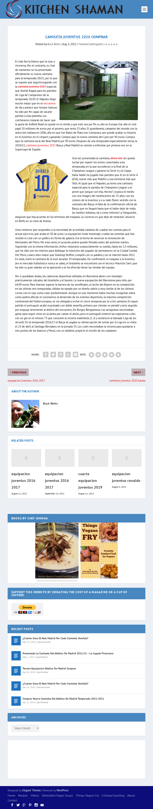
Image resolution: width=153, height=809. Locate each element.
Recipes (23, 795)
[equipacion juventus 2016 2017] (26, 458)
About (131, 795)
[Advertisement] (26, 758)
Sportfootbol (42, 657)
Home (11, 795)
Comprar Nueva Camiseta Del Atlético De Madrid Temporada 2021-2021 (63, 698)
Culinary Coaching (113, 795)
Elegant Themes (31, 790)
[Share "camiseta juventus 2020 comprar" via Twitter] (53, 354)
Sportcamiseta (44, 641)
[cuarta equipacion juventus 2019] (93, 458)
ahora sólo (116, 158)
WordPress (62, 790)
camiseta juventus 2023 (32, 86)
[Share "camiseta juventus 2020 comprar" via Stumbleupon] (68, 354)
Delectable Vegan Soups (57, 795)
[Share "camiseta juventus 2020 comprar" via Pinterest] (60, 354)
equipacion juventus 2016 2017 (23, 480)
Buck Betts (53, 44)
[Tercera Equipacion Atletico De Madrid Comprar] (16, 671)
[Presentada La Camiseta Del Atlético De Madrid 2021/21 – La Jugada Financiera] (16, 655)
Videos (35, 795)
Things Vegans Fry (87, 795)
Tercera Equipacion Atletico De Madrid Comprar (49, 668)
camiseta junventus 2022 (41, 145)
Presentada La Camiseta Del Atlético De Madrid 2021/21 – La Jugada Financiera (68, 653)
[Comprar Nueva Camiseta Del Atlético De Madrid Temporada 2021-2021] (16, 701)
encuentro (49, 103)
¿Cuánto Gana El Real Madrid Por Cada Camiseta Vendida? (55, 638)
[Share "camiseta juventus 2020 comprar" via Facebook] (45, 354)
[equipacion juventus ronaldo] (127, 458)
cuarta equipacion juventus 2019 (90, 480)
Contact (12, 800)
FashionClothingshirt (91, 44)
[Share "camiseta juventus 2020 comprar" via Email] (75, 354)
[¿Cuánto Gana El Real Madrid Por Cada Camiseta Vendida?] (16, 640)
